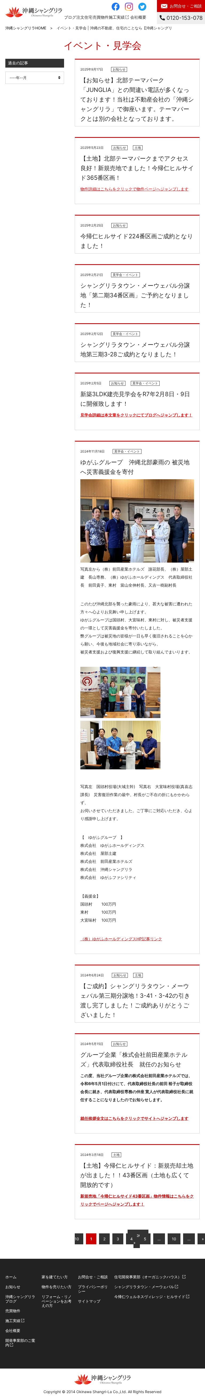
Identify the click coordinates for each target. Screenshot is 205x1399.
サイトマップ (89, 1301)
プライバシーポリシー (93, 1288)
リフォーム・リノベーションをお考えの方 (57, 1301)
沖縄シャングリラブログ (20, 1298)
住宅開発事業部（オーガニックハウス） (148, 1277)
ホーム (11, 1277)
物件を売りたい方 (57, 1286)
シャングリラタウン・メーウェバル (144, 1286)
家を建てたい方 (55, 1277)
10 (174, 1239)
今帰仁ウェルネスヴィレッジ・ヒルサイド (149, 1296)
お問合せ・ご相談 (186, 6)
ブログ (70, 17)
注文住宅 (84, 17)
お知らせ (12, 1286)
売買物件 (12, 1310)
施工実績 (117, 17)
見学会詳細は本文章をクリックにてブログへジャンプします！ (136, 415)
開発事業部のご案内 (20, 1342)
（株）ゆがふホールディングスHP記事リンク (121, 938)
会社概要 (138, 17)
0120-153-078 (184, 18)
